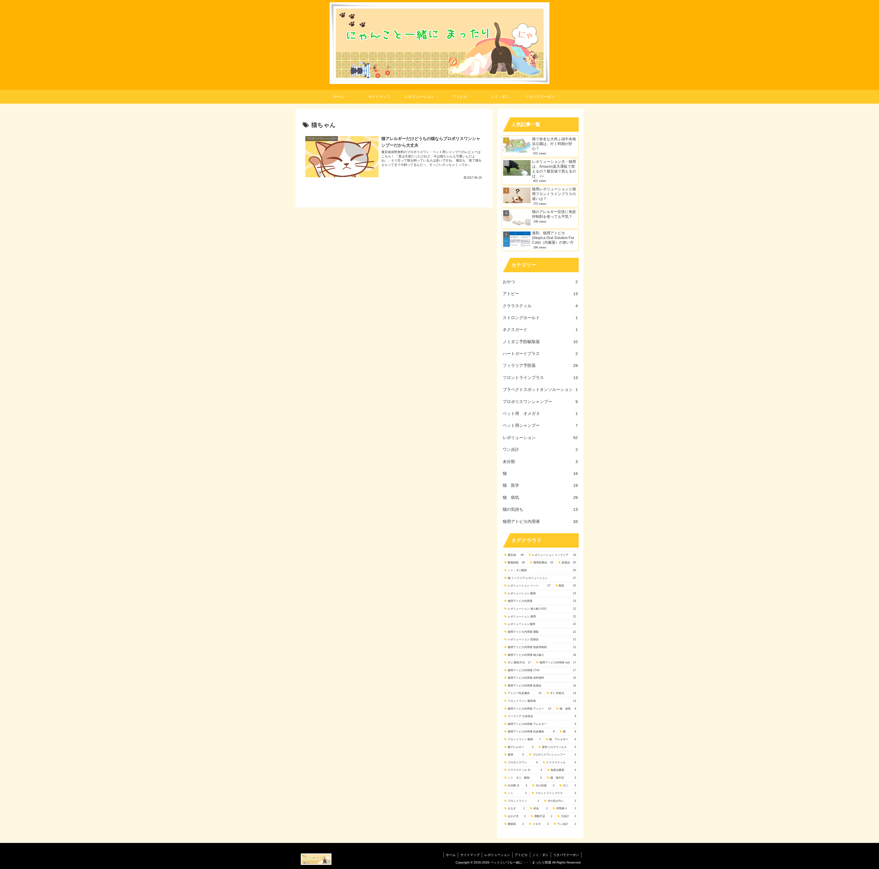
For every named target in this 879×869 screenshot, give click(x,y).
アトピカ (521, 855)
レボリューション (497, 855)
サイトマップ (470, 855)
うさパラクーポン (566, 855)
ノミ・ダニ (540, 855)
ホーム (451, 855)
